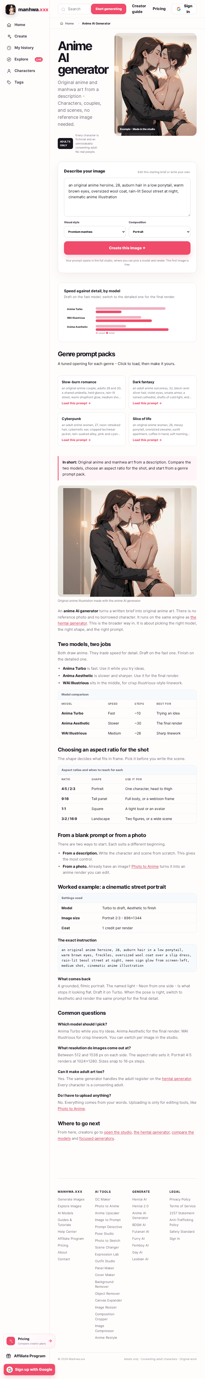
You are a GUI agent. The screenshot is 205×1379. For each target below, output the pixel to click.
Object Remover (107, 1294)
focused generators (96, 1138)
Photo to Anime (145, 866)
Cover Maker (105, 1275)
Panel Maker (104, 1268)
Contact (64, 1259)
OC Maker (102, 1199)
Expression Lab (107, 1254)
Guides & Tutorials (65, 1222)
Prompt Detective (108, 1227)
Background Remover (104, 1284)
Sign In (175, 1238)
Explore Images (70, 1206)
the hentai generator (152, 1132)
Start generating (109, 9)
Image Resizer (106, 1307)
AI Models (65, 1213)
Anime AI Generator (140, 1215)
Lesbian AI (140, 1259)
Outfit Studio (105, 1261)
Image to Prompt (108, 1220)
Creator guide (139, 9)
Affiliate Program (71, 1238)
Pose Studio (104, 1234)
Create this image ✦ (127, 248)
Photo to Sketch (107, 1240)
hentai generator (176, 1078)
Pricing (159, 8)
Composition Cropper (104, 1316)
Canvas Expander (108, 1300)
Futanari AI (140, 1232)
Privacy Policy (180, 1199)
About (62, 1252)
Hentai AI (139, 1199)
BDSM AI (139, 1225)
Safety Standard (182, 1232)
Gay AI (137, 1252)
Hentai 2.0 (140, 1206)
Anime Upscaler (107, 1213)
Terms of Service (183, 1206)
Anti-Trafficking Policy (181, 1222)
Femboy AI (140, 1245)
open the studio (118, 1132)
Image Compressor (104, 1328)
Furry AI (138, 1238)
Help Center (67, 1232)
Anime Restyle (106, 1338)
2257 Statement (182, 1213)
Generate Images (71, 1199)
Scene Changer (107, 1247)
